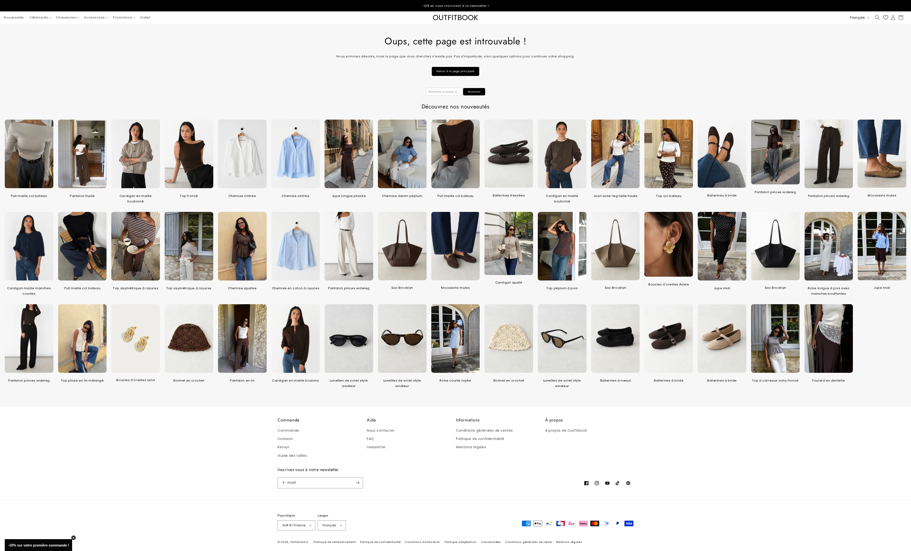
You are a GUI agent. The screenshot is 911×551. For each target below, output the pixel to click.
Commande (288, 430)
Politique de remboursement (335, 542)
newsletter (376, 447)
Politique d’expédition (460, 542)
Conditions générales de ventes (484, 430)
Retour (283, 447)
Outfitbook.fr (299, 542)
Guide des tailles (292, 455)
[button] (40, 18)
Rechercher (474, 91)
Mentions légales (471, 447)
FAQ (370, 438)
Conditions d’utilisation (422, 542)
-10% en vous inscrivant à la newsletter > (455, 6)
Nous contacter (381, 430)
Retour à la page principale (455, 71)
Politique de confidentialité (480, 438)
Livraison (285, 438)
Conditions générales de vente (528, 542)
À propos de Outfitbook (566, 430)
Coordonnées (491, 542)
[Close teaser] (73, 537)
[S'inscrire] (357, 482)
